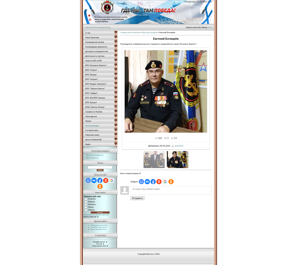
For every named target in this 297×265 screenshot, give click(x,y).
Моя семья (91, 158)
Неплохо (92, 204)
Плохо (91, 207)
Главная (88, 27)
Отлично (92, 199)
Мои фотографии (93, 155)
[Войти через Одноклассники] (100, 186)
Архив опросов (102, 215)
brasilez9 (179, 146)
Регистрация (98, 27)
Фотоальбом (134, 32)
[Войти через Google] (111, 180)
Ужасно (91, 210)
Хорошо (91, 202)
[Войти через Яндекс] (105, 180)
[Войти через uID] (88, 180)
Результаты (89, 215)
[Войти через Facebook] (99, 180)
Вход (108, 27)
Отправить (137, 198)
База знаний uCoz (98, 229)
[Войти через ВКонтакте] (94, 180)
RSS (210, 27)
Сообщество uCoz (99, 227)
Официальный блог (99, 225)
